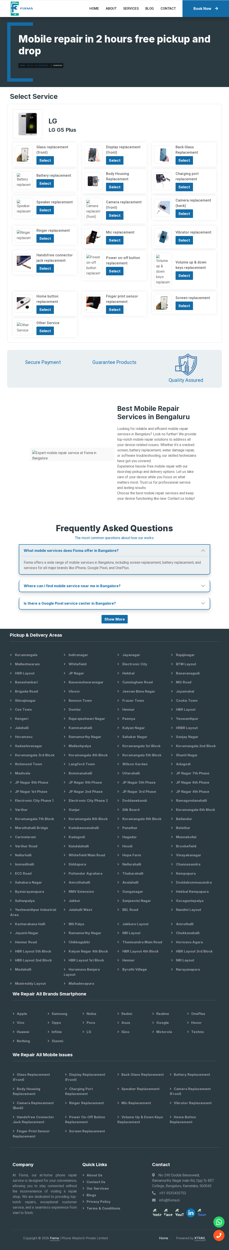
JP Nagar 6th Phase (192, 782)
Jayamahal (184, 691)
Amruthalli (184, 924)
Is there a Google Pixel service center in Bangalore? (70, 603)
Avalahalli (129, 882)
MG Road (183, 682)
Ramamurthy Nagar (84, 737)
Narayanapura (187, 969)
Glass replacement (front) (31, 1077)
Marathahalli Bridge (31, 828)
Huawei (23, 1032)
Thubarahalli (132, 873)
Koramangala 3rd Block (34, 755)
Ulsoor (74, 691)
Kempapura (185, 873)
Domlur (74, 709)
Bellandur (183, 819)
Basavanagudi (187, 673)
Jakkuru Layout (134, 924)
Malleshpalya (79, 746)
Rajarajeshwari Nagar (86, 718)
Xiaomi (57, 1041)
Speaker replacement (140, 1089)
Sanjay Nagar (186, 737)
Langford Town (81, 764)
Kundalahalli (78, 846)
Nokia (91, 1014)
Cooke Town (186, 700)
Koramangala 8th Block (88, 819)
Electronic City (134, 664)
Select (45, 160)
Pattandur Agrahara (85, 873)
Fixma (55, 1238)
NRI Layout (130, 933)
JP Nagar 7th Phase (192, 773)
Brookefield (185, 846)
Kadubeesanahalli (83, 828)
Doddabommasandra (193, 882)
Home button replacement (183, 1119)
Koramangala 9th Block (141, 819)
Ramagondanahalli (191, 800)
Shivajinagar (25, 700)
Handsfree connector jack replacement (33, 1119)
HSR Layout (24, 673)
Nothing (23, 1041)
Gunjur (74, 810)
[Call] (219, 1235)
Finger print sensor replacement (31, 1133)
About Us (94, 1175)
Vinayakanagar (188, 855)
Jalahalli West (80, 910)
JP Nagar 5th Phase (138, 782)
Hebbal (127, 673)
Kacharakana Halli (29, 924)
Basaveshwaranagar (86, 682)
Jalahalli (21, 728)
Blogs (91, 1195)
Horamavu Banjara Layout (82, 972)
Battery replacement (192, 1074)
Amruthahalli (79, 882)
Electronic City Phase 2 (88, 800)
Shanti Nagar (186, 755)
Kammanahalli (80, 728)
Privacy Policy (98, 1201)
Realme (162, 1014)
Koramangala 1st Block (141, 746)
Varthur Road (25, 846)
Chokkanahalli (187, 933)
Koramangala (25, 655)
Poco (91, 1022)
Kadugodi (76, 837)
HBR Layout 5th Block (32, 951)
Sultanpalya (24, 901)
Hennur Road (25, 942)
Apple (22, 1014)
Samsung (59, 1014)
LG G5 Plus (43, 65)
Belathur (182, 828)
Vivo (20, 1022)
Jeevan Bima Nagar (138, 691)
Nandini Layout (188, 910)
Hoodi (126, 846)
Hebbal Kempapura (192, 891)
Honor (196, 1022)
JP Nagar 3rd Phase (138, 791)
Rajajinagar (185, 655)
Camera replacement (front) (190, 1091)
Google (162, 1022)
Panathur (129, 828)
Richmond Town (28, 764)
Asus (125, 1022)
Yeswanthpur (186, 718)
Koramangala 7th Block (34, 819)
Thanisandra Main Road (141, 942)
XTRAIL (200, 1238)
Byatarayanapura (29, 891)
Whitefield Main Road (86, 855)
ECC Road (23, 873)
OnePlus (198, 1014)
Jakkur (74, 901)
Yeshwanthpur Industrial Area (33, 912)
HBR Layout (185, 709)
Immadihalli (24, 864)
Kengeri (21, 718)
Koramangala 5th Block (141, 755)
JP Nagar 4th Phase (192, 791)
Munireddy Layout (30, 983)
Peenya (128, 718)
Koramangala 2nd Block (195, 746)
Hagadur (129, 837)
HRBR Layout (186, 728)
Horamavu (23, 737)
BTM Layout (185, 664)
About (111, 8)
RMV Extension (81, 891)
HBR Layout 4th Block (140, 951)
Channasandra (187, 864)
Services (131, 8)
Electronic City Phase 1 (33, 800)
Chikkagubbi (79, 942)
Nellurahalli (131, 864)
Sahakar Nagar (134, 737)
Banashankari (26, 682)
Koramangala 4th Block (88, 755)
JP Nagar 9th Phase (85, 782)
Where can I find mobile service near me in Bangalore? (72, 586)
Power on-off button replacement (85, 1119)
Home (94, 8)
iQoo (125, 1032)
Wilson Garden (134, 764)
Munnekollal (185, 837)
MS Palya (76, 924)
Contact (168, 8)
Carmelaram (25, 837)
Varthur (21, 810)
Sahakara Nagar (28, 882)
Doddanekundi (134, 800)
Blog (149, 8)
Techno (197, 1032)
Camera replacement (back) (33, 1105)
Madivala (22, 773)
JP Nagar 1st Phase (30, 791)
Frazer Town (132, 700)
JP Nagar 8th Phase (31, 782)
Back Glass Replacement (142, 1074)
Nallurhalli (23, 855)
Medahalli (22, 969)
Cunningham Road (137, 682)
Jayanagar (130, 655)
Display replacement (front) (85, 1077)
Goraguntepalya (189, 901)
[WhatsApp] (219, 1222)
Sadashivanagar (28, 746)
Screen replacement (87, 1131)
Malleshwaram (27, 664)
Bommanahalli (80, 773)
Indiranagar (78, 655)
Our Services (98, 1188)
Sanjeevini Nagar (136, 901)
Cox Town (23, 709)
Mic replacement (136, 1103)
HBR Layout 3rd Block (194, 951)
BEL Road (129, 910)
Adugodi (183, 764)
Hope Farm (131, 855)
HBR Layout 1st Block (86, 960)
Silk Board (130, 810)
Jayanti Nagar (26, 933)
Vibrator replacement (193, 1103)
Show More (114, 619)
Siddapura (77, 864)
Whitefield (77, 664)
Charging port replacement (79, 1091)
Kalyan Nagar (133, 728)
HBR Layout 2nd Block (33, 960)
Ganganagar (132, 891)
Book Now (202, 8)
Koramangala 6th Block (195, 810)
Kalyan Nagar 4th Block (88, 951)
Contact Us (96, 1182)
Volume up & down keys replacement (140, 1119)
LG (31, 65)
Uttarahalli (130, 773)
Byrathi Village (134, 969)
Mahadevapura (81, 983)
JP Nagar (76, 673)
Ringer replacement (86, 1103)
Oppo (56, 1022)
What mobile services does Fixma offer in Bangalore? (71, 550)
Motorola (164, 1032)
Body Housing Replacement (26, 1091)
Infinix (57, 1032)
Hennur (128, 709)
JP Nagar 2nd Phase (85, 791)
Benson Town (80, 700)
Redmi (126, 1014)
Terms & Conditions (103, 1208)
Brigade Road (26, 691)
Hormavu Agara (189, 942)
